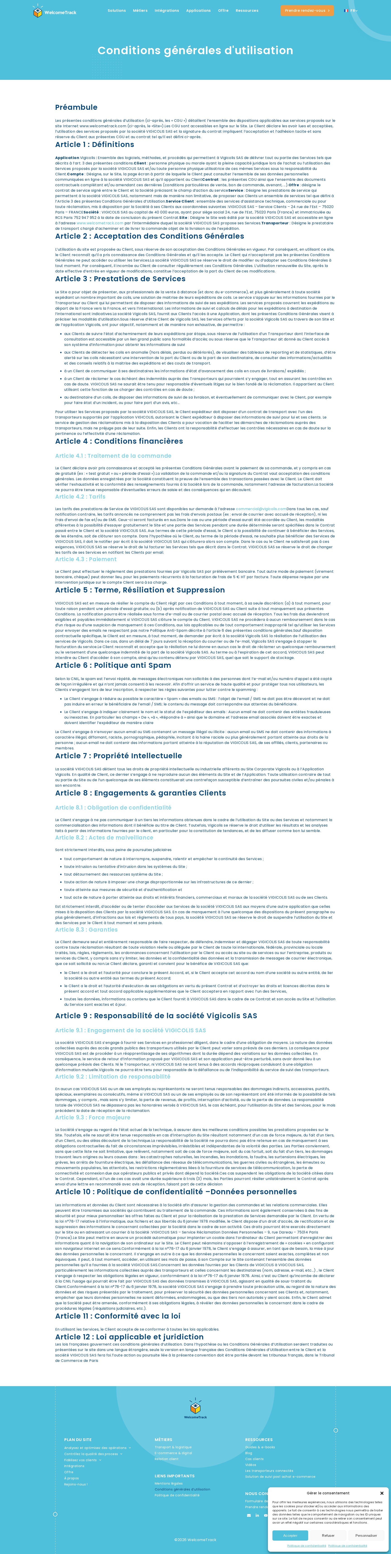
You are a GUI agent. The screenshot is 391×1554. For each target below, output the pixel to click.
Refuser (328, 1535)
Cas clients (254, 1459)
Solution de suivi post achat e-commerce (280, 1476)
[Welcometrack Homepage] (54, 10)
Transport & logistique (173, 1447)
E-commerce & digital (173, 1453)
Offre (68, 1472)
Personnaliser (366, 1535)
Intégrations (74, 1466)
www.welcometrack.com (100, 223)
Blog (248, 1453)
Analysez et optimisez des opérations (95, 1448)
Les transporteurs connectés (269, 1470)
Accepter (290, 1535)
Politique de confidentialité (306, 1546)
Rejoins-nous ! (76, 1484)
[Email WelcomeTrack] (249, 1515)
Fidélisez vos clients (80, 1460)
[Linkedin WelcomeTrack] (257, 1515)
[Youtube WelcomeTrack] (265, 1515)
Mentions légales (169, 1483)
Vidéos (250, 1465)
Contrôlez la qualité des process (91, 1454)
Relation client (167, 1459)
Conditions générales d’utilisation (182, 1489)
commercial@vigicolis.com (261, 508)
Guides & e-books (260, 1447)
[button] (382, 1493)
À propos (71, 1478)
